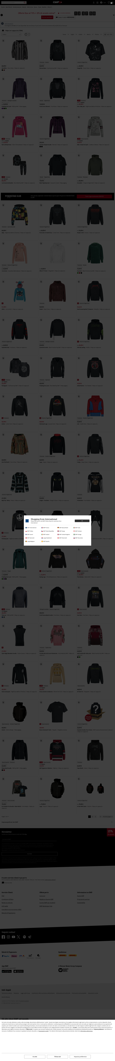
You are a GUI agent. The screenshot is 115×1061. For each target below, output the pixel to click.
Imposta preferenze (80, 1057)
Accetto (35, 1056)
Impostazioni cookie (43, 1031)
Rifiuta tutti (57, 1056)
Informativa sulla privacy (86, 1031)
